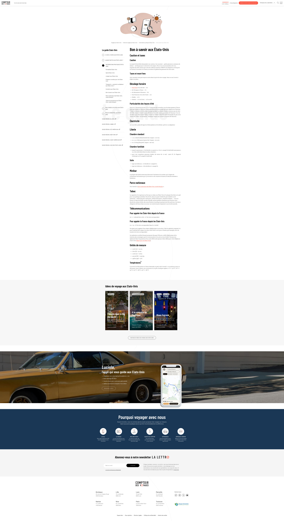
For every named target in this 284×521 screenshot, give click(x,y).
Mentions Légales (138, 515)
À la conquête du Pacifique (141, 316)
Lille (117, 492)
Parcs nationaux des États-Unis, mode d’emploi (150, 186)
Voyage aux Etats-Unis (116, 42)
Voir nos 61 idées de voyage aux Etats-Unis (142, 337)
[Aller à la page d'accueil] (6, 3)
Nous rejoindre (128, 515)
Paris (137, 501)
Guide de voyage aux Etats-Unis (130, 42)
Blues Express (165, 318)
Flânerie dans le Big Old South (116, 317)
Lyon (137, 492)
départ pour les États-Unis (143, 240)
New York (134, 87)
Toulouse (159, 501)
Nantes (98, 501)
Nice (117, 501)
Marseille (159, 492)
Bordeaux (99, 492)
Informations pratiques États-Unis (146, 42)
